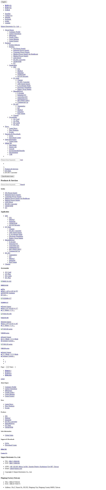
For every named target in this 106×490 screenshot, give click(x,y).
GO (21, 160)
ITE (18, 69)
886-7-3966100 (14, 461)
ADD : (7, 467)
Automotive (21, 106)
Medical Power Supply (20, 56)
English (4, 2)
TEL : (7, 461)
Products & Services (11, 169)
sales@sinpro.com (16, 468)
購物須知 (8, 375)
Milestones (12, 35)
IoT (18, 108)
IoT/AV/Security (22, 76)
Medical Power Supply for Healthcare (25, 54)
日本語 (7, 10)
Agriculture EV (22, 97)
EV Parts (16, 78)
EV (14, 63)
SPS (14, 67)
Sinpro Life (13, 147)
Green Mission (14, 39)
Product (11, 47)
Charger (20, 80)
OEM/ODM (17, 61)
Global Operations (15, 34)
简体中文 (8, 8)
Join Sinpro (13, 145)
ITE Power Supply (19, 48)
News (7, 126)
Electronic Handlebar (24, 87)
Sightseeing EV (22, 99)
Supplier (7, 14)
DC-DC (16, 104)
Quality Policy (14, 37)
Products (8, 43)
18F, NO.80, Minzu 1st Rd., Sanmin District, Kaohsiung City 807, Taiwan (34, 467)
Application (13, 65)
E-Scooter (20, 93)
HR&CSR (8, 143)
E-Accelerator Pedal (24, 86)
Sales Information (10, 139)
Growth (11, 149)
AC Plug (16, 121)
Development (13, 152)
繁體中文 (8, 5)
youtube (7, 23)
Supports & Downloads (12, 134)
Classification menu (7, 176)
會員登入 (8, 373)
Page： (3, 367)
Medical (20, 71)
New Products (13, 130)
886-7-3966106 (15, 463)
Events (11, 132)
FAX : (7, 463)
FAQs (11, 136)
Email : (7, 468)
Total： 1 (13, 367)
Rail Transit (21, 113)
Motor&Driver (18, 91)
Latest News (13, 128)
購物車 (8, 371)
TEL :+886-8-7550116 (12, 482)
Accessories (13, 117)
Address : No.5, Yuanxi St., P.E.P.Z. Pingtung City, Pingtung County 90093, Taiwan (32, 487)
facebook (8, 19)
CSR (10, 154)
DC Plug (16, 125)
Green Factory (14, 41)
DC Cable (16, 123)
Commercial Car (22, 102)
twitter (7, 21)
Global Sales (13, 141)
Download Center (15, 138)
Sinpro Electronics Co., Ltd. (10, 26)
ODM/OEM (21, 74)
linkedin (7, 17)
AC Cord (16, 119)
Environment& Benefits (17, 151)
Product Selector (14, 45)
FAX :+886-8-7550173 (12, 484)
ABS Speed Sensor (23, 84)
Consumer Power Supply (21, 52)
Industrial (20, 73)
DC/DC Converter (19, 60)
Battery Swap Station (24, 89)
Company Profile (14, 32)
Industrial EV (21, 95)
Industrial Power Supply (21, 50)
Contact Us (8, 15)
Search (22, 184)
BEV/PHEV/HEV (23, 100)
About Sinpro (9, 30)
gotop (3, 379)
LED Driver (17, 58)
